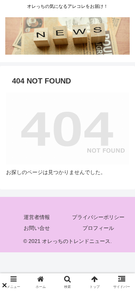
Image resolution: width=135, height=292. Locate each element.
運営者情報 (37, 217)
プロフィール (98, 228)
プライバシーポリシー (98, 217)
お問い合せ (37, 228)
